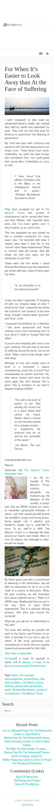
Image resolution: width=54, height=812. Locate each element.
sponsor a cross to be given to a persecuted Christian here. (27, 663)
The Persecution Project (27, 780)
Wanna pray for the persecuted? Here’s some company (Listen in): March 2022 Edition (27, 741)
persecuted (21, 686)
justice (39, 682)
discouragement (13, 679)
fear (42, 679)
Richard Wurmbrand (23, 689)
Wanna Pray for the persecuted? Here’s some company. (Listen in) (27, 754)
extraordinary (31, 679)
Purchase (10, 658)
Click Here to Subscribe (18, 653)
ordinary (9, 686)
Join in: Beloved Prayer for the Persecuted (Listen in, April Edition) (27, 732)
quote (8, 689)
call (21, 675)
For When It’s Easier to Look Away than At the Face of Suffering (25, 79)
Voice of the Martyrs (27, 784)
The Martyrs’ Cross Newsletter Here (27, 471)
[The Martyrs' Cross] (27, 24)
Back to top (27, 804)
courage (29, 675)
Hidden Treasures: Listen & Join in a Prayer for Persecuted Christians (27, 761)
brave (14, 675)
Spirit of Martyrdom (27, 776)
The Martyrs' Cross (32, 693)
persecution (35, 686)
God (7, 682)
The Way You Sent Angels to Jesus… (27, 748)
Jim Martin (28, 682)
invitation (16, 682)
